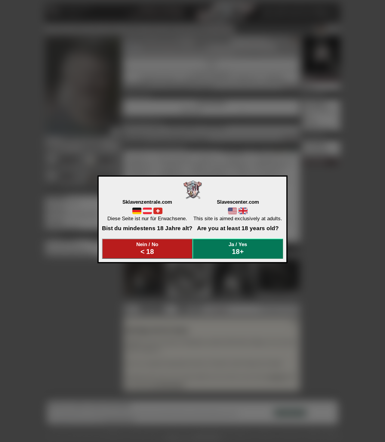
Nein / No (147, 248)
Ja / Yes (238, 248)
